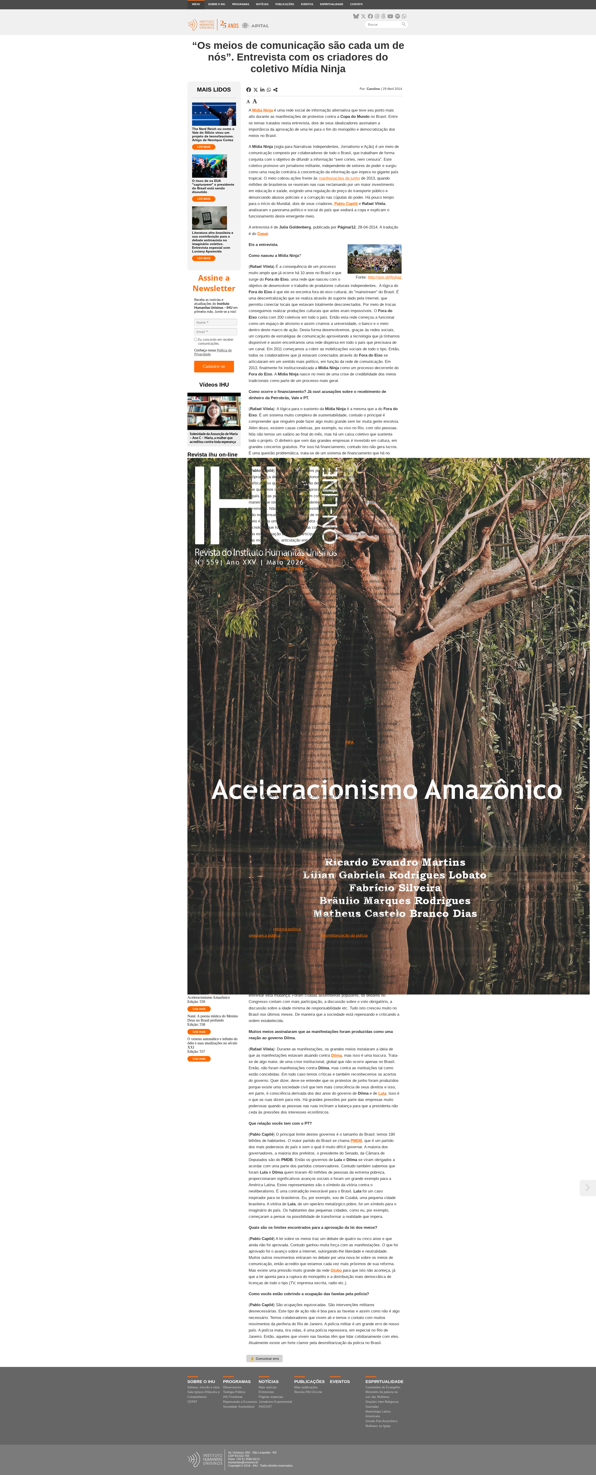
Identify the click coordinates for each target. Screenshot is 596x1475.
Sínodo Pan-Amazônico (381, 1421)
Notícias (262, 4)
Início (196, 4)
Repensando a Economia (240, 1401)
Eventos (307, 4)
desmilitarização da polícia (344, 935)
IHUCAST (265, 1406)
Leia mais (199, 1009)
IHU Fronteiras (233, 1397)
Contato (356, 4)
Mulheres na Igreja (378, 1426)
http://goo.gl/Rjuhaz (385, 277)
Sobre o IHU (216, 4)
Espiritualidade (331, 4)
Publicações (284, 4)
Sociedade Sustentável (238, 1406)
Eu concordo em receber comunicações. (216, 341)
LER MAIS (203, 147)
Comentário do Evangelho (383, 1387)
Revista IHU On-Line (308, 1392)
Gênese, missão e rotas (203, 1387)
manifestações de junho (339, 178)
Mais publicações (306, 1387)
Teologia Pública (234, 1392)
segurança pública (264, 935)
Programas (240, 4)
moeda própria (290, 557)
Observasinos (232, 1387)
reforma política (287, 929)
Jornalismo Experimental (275, 1401)
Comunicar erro (264, 1358)
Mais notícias (268, 1387)
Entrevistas (266, 1392)
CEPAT (192, 1401)
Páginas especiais (271, 1397)
